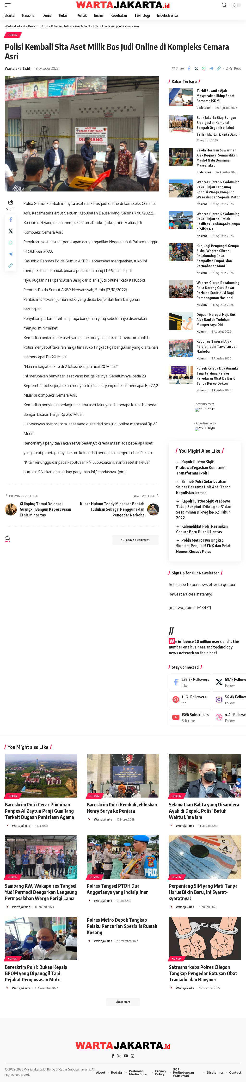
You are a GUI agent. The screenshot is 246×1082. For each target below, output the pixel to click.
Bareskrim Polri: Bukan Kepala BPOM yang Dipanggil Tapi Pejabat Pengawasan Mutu (36, 973)
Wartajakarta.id (17, 68)
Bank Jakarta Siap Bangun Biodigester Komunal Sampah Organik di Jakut (216, 123)
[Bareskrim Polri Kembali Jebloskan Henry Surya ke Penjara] (123, 776)
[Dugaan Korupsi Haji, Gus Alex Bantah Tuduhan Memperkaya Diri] (181, 321)
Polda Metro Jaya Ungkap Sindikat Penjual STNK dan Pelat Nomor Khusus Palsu (203, 546)
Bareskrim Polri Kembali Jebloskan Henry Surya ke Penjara (122, 807)
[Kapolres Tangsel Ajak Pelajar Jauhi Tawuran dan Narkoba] (181, 348)
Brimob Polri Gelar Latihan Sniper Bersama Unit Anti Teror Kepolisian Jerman (203, 487)
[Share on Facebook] (188, 68)
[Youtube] (190, 717)
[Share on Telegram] (211, 68)
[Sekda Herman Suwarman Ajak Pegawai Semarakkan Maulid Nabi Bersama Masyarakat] (181, 157)
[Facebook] (190, 682)
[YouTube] (126, 1056)
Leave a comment (138, 540)
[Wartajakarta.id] (123, 5)
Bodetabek (204, 108)
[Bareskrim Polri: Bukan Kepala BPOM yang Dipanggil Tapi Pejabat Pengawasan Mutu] (41, 938)
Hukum (13, 35)
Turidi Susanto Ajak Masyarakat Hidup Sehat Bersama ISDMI (216, 96)
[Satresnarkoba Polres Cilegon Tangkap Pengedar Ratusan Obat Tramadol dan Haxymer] (205, 938)
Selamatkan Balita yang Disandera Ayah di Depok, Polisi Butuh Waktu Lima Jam (204, 810)
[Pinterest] (190, 699)
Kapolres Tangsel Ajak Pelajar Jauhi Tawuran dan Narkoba (217, 346)
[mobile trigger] (9, 5)
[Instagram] (132, 1056)
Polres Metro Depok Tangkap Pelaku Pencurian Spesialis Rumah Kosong (122, 926)
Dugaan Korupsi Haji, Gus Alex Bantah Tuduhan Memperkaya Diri (216, 319)
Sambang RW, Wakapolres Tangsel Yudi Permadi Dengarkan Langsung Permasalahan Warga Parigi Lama (41, 892)
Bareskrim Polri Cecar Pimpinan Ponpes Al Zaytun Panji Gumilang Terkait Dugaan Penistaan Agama (39, 810)
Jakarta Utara (228, 134)
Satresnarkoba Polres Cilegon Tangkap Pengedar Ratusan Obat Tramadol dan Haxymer (203, 973)
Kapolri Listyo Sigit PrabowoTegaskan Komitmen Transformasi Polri (201, 467)
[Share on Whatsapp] (203, 68)
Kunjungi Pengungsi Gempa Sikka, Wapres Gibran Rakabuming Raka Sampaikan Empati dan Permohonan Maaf (218, 256)
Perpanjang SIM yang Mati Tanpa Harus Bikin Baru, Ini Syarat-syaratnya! (203, 892)
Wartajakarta (21, 825)
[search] (224, 5)
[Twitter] (119, 1056)
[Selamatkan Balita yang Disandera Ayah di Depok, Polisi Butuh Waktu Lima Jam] (205, 776)
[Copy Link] (218, 68)
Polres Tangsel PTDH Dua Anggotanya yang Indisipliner (117, 889)
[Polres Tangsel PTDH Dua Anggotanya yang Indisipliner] (123, 857)
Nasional (202, 204)
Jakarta (212, 134)
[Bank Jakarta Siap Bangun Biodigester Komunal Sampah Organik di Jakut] (181, 124)
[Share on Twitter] (196, 68)
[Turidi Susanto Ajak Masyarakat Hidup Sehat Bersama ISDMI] (181, 97)
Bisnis (200, 134)
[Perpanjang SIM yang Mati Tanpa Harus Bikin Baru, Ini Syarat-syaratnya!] (205, 857)
